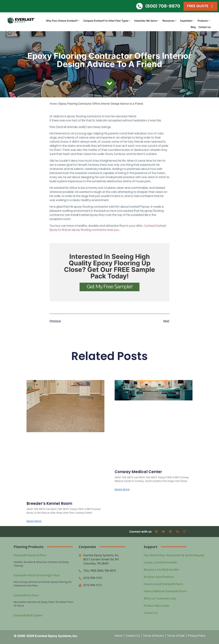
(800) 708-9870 (162, 6)
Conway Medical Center (138, 471)
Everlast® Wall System (28, 615)
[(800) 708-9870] (139, 6)
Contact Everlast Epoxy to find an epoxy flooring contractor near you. (108, 228)
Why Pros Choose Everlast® (62, 20)
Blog (193, 27)
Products (203, 20)
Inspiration (186, 20)
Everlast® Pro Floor (26, 595)
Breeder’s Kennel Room (49, 503)
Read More (34, 521)
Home (53, 103)
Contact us (204, 27)
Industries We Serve (145, 20)
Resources (169, 20)
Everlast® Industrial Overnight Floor (37, 575)
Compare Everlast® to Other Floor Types (105, 20)
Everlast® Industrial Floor (30, 555)
